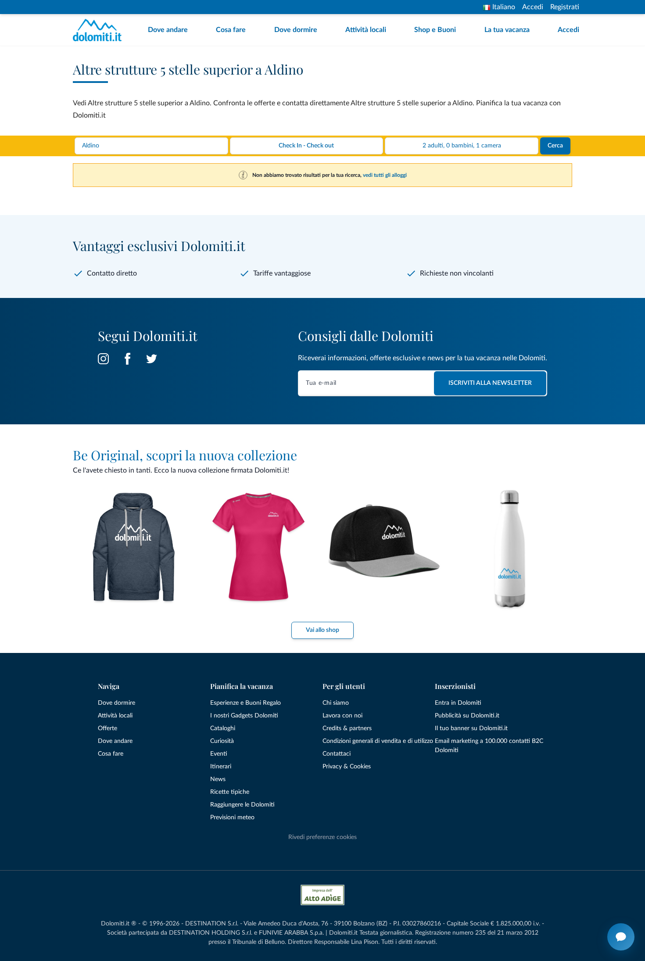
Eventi (218, 754)
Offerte (107, 728)
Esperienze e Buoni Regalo (245, 703)
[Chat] (620, 936)
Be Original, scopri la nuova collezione (185, 455)
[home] (100, 30)
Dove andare (168, 29)
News (218, 779)
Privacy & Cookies (346, 767)
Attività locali (365, 29)
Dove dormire (295, 29)
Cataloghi (222, 728)
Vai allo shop (322, 630)
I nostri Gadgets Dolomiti (244, 716)
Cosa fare (231, 29)
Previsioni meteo (232, 817)
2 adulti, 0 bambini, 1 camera (462, 146)
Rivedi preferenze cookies (322, 837)
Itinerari (220, 767)
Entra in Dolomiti (458, 703)
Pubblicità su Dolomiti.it (467, 716)
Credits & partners (347, 728)
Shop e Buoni (435, 29)
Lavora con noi (342, 716)
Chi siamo (335, 703)
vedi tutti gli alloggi (385, 175)
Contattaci (336, 754)
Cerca (555, 146)
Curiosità (222, 741)
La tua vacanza (507, 29)
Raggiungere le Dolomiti (242, 805)
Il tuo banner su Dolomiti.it (471, 728)
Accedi (532, 7)
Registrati (564, 7)
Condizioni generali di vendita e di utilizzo (377, 741)
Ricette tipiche (229, 792)
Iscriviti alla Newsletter (490, 383)
